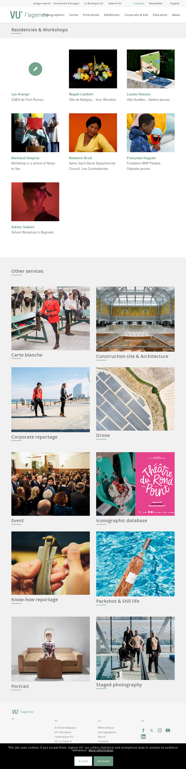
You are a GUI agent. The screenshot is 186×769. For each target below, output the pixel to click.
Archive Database (65, 727)
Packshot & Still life (117, 601)
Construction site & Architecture (132, 356)
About (101, 736)
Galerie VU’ (115, 3)
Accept (83, 761)
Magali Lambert (81, 94)
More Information (101, 750)
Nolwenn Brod (80, 158)
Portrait (20, 686)
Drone (103, 435)
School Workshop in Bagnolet (32, 232)
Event (17, 520)
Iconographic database (121, 520)
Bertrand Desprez (25, 158)
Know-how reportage (34, 599)
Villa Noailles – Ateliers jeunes (148, 99)
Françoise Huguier (141, 158)
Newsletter (156, 3)
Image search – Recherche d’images (56, 3)
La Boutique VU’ (93, 3)
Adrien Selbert (22, 227)
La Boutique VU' (64, 736)
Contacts (138, 3)
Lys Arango (20, 94)
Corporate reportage (34, 437)
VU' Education (63, 732)
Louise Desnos (138, 94)
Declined (103, 761)
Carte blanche (26, 355)
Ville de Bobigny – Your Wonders (92, 99)
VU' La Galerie (63, 741)
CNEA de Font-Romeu (27, 99)
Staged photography (119, 685)
